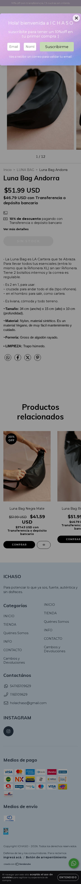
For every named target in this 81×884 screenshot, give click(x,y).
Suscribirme (56, 46)
